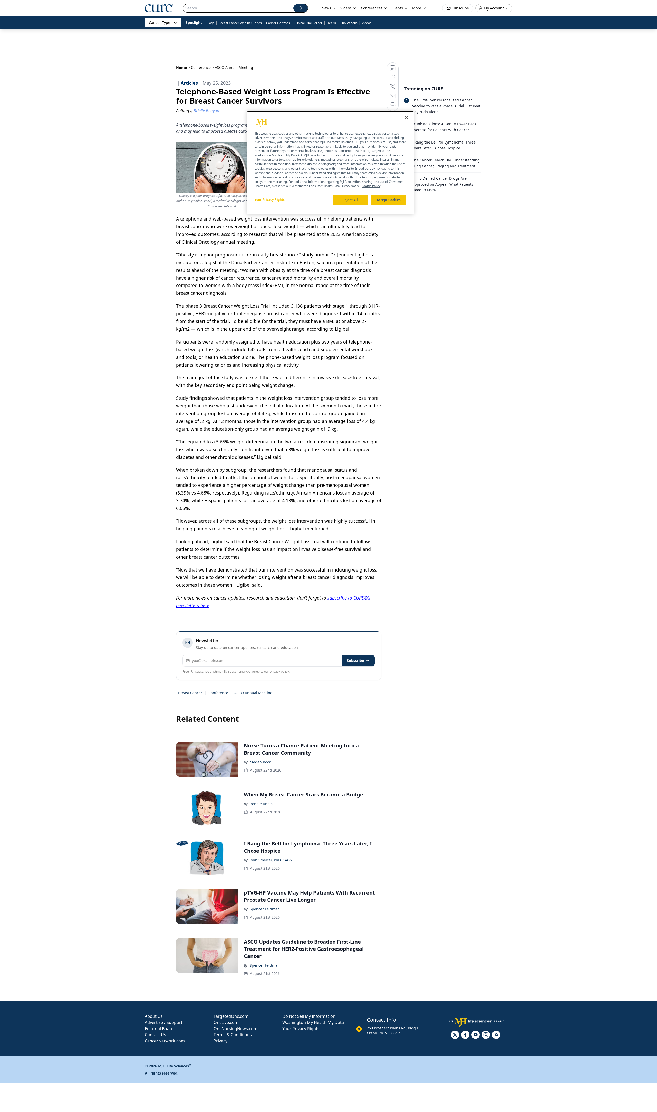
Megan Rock (260, 761)
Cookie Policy (371, 186)
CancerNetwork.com (165, 1041)
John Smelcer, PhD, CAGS (271, 860)
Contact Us (155, 1035)
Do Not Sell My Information (308, 1016)
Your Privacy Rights (301, 1028)
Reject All (350, 200)
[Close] (406, 117)
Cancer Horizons (278, 23)
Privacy (220, 1041)
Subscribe (355, 660)
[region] (330, 162)
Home (181, 67)
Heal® (331, 23)
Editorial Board (159, 1028)
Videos (366, 23)
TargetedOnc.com (231, 1016)
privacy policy (279, 671)
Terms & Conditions (233, 1035)
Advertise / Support (163, 1022)
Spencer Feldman (265, 909)
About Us (154, 1016)
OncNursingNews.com (235, 1028)
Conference (201, 67)
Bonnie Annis (261, 803)
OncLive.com (226, 1022)
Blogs (210, 23)
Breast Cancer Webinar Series (240, 23)
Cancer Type (159, 22)
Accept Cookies (389, 200)
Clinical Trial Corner (308, 23)
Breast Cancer (190, 692)
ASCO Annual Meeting (253, 692)
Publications (349, 23)
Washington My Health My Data (313, 1022)
